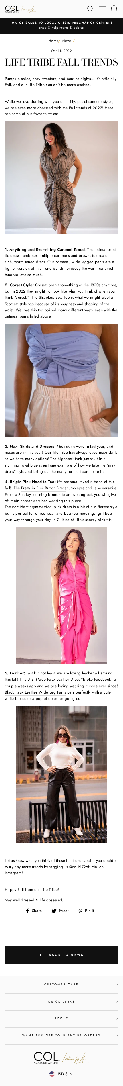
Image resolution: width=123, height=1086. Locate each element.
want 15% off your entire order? (61, 1035)
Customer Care (61, 984)
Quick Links (61, 1001)
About (61, 1018)
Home (53, 41)
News (66, 41)
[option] (61, 26)
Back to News (65, 954)
